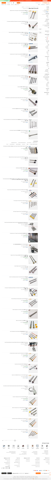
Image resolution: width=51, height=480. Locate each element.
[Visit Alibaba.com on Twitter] (6, 468)
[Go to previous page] (17, 440)
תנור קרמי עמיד (23, 144)
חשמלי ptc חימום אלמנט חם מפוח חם (22, 142)
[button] (20, 2)
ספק (25, 24)
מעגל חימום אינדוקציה (34, 452)
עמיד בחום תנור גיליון (23, 451)
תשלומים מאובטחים (37, 459)
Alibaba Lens (45, 473)
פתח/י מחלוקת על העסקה (17, 462)
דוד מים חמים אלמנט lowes (14, 142)
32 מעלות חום (35, 453)
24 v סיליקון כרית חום (29, 142)
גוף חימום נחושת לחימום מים (22, 454)
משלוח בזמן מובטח (37, 462)
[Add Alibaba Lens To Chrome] (38, 473)
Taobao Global (28, 476)
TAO (31, 476)
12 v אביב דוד (24, 452)
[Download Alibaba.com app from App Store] (9, 473)
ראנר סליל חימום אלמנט (35, 142)
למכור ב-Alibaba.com (7, 459)
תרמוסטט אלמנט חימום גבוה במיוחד (11, 452)
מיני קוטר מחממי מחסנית (12, 451)
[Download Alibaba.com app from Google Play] (4, 473)
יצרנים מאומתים (28, 459)
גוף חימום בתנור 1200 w (45, 453)
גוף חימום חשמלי (13, 453)
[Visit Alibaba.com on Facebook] (9, 468)
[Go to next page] (4, 440)
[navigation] (44, 224)
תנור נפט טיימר (46, 452)
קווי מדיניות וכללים (38, 466)
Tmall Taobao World (22, 476)
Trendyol (33, 476)
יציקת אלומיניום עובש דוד (12, 144)
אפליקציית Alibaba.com (15, 473)
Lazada (25, 476)
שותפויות (9, 465)
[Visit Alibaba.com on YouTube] (3, 468)
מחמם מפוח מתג (35, 451)
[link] (50, 473)
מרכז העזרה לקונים (18, 459)
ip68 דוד (27, 144)
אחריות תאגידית (48, 462)
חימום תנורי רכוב (24, 453)
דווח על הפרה (18, 466)
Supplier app (26, 473)
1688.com (18, 476)
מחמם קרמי (35, 454)
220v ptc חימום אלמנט (18, 144)
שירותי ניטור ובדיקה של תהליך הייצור (36, 465)
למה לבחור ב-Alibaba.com (47, 459)
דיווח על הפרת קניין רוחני (17, 465)
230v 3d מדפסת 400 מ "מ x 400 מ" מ (33, 144)
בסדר (40, 32)
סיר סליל (7, 144)
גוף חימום (47, 454)
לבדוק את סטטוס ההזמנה (7, 462)
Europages (36, 476)
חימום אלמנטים (46, 451)
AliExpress (15, 476)
